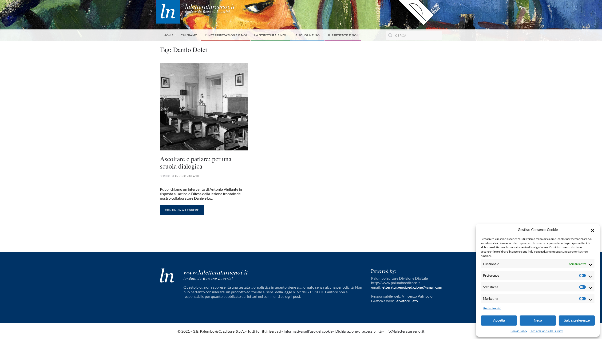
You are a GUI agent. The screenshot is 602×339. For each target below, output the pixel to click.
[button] (592, 229)
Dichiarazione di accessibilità (358, 331)
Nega (538, 320)
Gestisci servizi (492, 308)
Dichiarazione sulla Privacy (546, 331)
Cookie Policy (519, 331)
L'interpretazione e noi (226, 35)
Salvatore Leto (406, 301)
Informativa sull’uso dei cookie (308, 331)
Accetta (499, 320)
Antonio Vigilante (187, 176)
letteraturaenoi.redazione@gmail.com (411, 287)
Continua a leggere (182, 210)
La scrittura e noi (270, 35)
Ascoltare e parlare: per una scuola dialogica (195, 162)
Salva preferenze (577, 320)
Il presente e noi (343, 35)
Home (168, 35)
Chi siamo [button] (189, 35)
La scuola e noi (307, 35)
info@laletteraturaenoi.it (404, 331)
